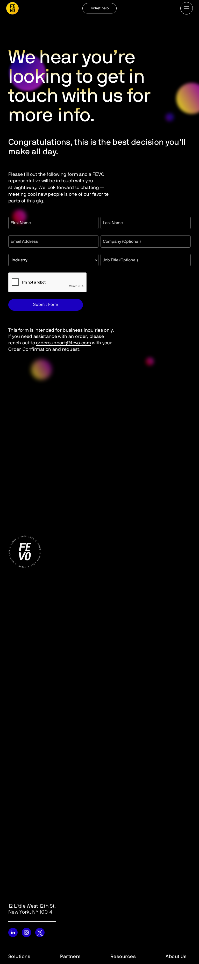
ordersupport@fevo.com (63, 343)
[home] (12, 8)
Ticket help (99, 8)
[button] (186, 8)
